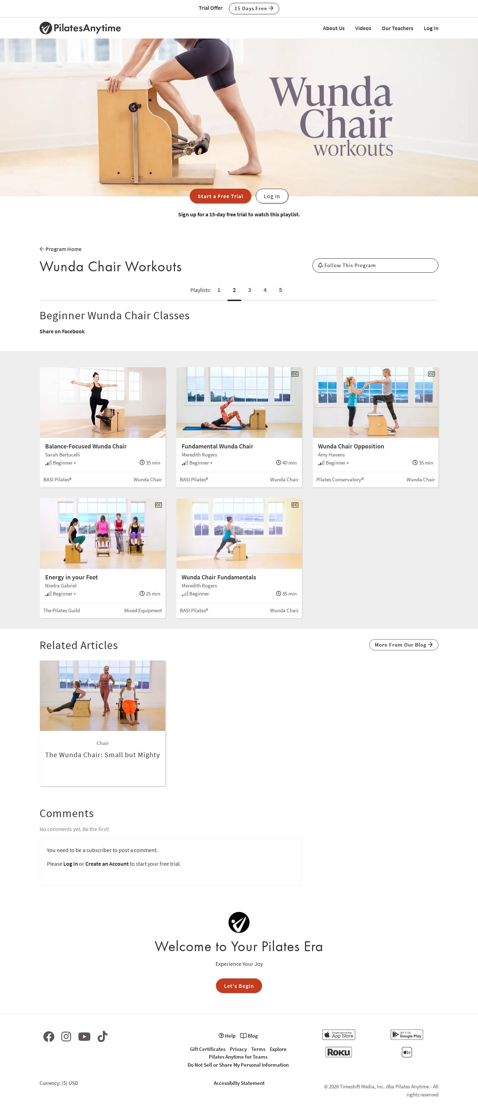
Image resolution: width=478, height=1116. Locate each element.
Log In (431, 28)
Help (230, 1035)
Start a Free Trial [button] (220, 196)
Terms (258, 1049)
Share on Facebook (62, 331)
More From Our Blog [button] (401, 644)
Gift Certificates (207, 1049)
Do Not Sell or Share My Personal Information (238, 1064)
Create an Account (107, 863)
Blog (252, 1035)
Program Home (63, 248)
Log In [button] (272, 196)
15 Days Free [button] (251, 8)
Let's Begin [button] (239, 985)
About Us (334, 28)
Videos (363, 28)
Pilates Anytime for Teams (238, 1056)
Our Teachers (397, 28)
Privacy (238, 1049)
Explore (278, 1049)
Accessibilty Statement (239, 1083)
